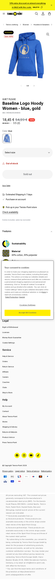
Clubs (4, 387)
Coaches (5, 382)
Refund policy (46, 471)
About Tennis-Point (9, 416)
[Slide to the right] (34, 85)
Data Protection (11, 297)
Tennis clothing (12, 25)
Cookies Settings (27, 305)
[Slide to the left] (21, 85)
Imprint (22, 297)
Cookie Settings (8, 343)
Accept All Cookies (27, 313)
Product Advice (8, 437)
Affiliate (5, 372)
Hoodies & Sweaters (41, 25)
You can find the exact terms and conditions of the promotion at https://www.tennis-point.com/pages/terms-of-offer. (26, 572)
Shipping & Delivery (9, 427)
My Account (7, 406)
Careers (5, 377)
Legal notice (20, 471)
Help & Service (7, 356)
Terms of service (33, 471)
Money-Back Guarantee (11, 338)
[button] (4, 13)
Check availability (10, 212)
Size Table (6, 186)
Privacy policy (7, 471)
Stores (4, 422)
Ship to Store (7, 393)
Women (26, 25)
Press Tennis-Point (9, 442)
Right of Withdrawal (10, 327)
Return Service (8, 367)
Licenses (5, 332)
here (44, 292)
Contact (5, 411)
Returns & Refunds (9, 432)
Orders (5, 361)
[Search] (36, 13)
